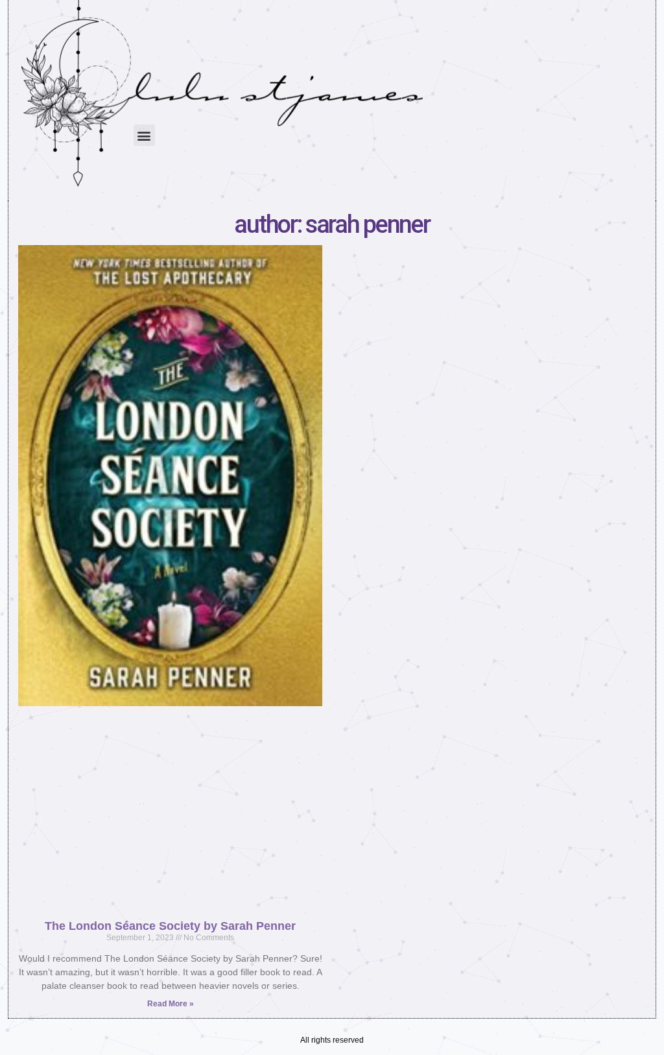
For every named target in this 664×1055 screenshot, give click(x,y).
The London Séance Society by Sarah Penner (170, 925)
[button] (144, 135)
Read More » (170, 1003)
